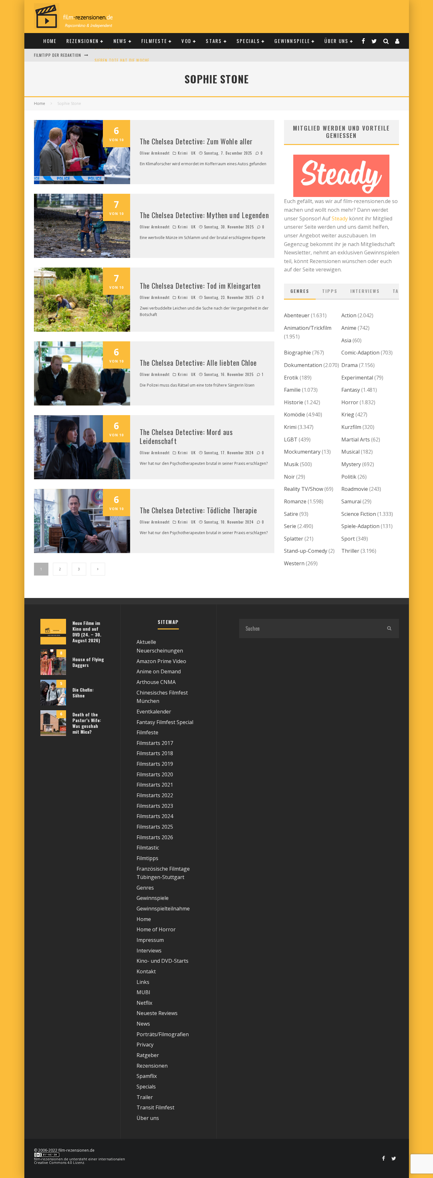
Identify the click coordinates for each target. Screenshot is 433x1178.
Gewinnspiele (292, 40)
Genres (299, 290)
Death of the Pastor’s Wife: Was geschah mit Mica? (86, 723)
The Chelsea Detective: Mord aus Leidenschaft (186, 436)
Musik (291, 464)
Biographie (297, 352)
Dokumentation (303, 365)
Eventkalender (154, 711)
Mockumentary (302, 451)
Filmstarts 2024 (155, 816)
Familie (292, 389)
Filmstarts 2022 (155, 795)
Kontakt (146, 971)
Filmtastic (148, 847)
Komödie (294, 414)
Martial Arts (355, 439)
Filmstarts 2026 (155, 837)
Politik (348, 476)
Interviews (365, 290)
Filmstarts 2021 (155, 784)
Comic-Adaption (360, 352)
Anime (348, 327)
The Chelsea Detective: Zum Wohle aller (196, 141)
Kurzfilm (351, 427)
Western (294, 563)
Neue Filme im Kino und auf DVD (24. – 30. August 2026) (86, 631)
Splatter (293, 538)
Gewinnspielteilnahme (163, 908)
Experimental (357, 377)
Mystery (351, 464)
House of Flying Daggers (88, 662)
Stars (214, 40)
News (120, 40)
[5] (53, 703)
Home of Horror (156, 929)
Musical (350, 451)
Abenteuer (297, 315)
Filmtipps (147, 858)
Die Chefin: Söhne (83, 692)
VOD (186, 40)
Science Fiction (358, 513)
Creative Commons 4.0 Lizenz (59, 1162)
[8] (53, 673)
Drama (349, 365)
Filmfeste (154, 40)
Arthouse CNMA (156, 682)
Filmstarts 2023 (155, 805)
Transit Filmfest (155, 1107)
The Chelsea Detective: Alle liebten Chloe (198, 362)
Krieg (347, 414)
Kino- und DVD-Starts (162, 960)
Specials (248, 40)
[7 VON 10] (82, 256)
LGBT (290, 439)
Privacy (145, 1044)
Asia (346, 340)
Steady (340, 218)
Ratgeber (148, 1055)
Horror (349, 402)
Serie (290, 526)
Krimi (183, 153)
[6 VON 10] (82, 182)
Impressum (150, 939)
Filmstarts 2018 (155, 753)
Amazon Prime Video (161, 661)
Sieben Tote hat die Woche (122, 55)
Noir (289, 476)
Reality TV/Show (303, 488)
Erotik (291, 377)
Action (348, 315)
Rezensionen (82, 40)
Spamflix (147, 1076)
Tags (399, 290)
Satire (291, 513)
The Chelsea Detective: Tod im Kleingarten (200, 285)
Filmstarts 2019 (155, 763)
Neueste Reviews (157, 1013)
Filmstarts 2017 (155, 743)
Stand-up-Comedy (305, 550)
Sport (348, 538)
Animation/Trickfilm (307, 327)
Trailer (145, 1097)
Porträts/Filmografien (163, 1034)
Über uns (336, 40)
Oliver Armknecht (155, 153)
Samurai (351, 501)
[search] (389, 628)
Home (50, 40)
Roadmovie (354, 488)
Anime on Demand (159, 671)
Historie (293, 402)
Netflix (144, 1002)
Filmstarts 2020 (155, 774)
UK (193, 153)
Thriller (350, 550)
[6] (53, 734)
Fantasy (350, 389)
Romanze (295, 501)
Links (143, 982)
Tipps (329, 290)
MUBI (143, 992)
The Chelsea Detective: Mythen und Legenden (204, 215)
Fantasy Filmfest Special (165, 722)
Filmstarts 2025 (155, 826)
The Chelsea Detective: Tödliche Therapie (198, 510)
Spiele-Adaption (360, 526)
